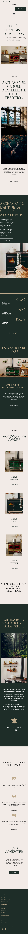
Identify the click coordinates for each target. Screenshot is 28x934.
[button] (14, 14)
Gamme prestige (14, 562)
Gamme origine (14, 478)
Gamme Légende (14, 520)
